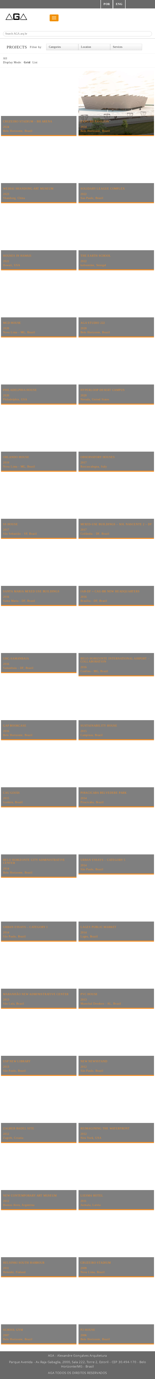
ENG (119, 4)
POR (107, 4)
